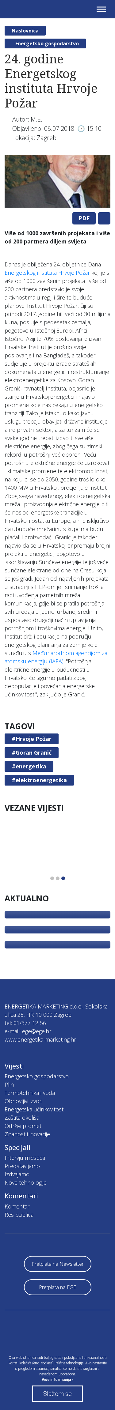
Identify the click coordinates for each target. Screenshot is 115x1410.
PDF (84, 218)
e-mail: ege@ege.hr (28, 1031)
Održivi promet (23, 1125)
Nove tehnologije (26, 1182)
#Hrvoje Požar (32, 738)
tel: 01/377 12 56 (25, 1023)
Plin (9, 1084)
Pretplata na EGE (57, 1287)
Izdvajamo (17, 1174)
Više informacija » (58, 1380)
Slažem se (57, 1393)
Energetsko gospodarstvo (47, 43)
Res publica (19, 1214)
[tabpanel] (57, 181)
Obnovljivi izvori (23, 1101)
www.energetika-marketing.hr (40, 1039)
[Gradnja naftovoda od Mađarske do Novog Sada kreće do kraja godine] (57, 914)
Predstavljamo (22, 1166)
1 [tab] (52, 878)
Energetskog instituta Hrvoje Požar (47, 272)
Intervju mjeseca (25, 1157)
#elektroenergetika (39, 780)
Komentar (17, 1206)
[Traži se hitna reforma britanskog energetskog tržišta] (57, 944)
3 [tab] (63, 878)
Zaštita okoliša (22, 1117)
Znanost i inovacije (27, 1134)
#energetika (29, 766)
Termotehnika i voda (30, 1092)
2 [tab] (57, 878)
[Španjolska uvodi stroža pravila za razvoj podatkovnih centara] (57, 929)
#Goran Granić (32, 752)
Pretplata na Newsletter (58, 1264)
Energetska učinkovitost (34, 1109)
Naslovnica (25, 30)
